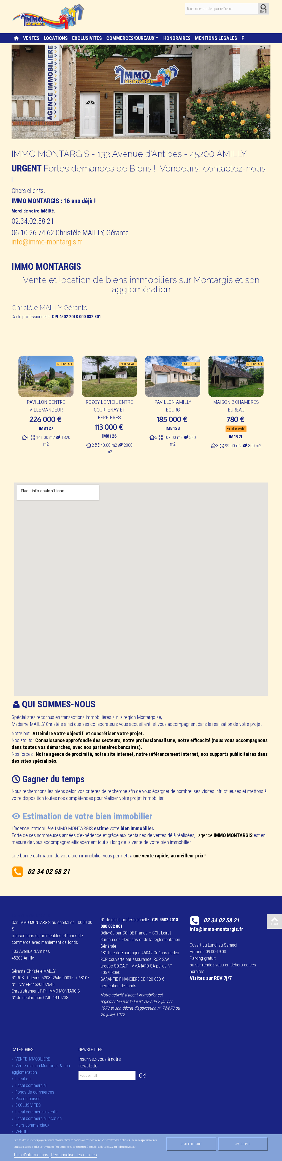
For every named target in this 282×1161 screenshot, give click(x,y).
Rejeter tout (191, 1144)
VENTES (31, 38)
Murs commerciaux (30, 1125)
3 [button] (144, 473)
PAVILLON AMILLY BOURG (46, 406)
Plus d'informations (31, 1154)
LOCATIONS (56, 38)
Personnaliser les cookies (74, 1154)
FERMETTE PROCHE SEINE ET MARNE (236, 406)
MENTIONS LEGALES (216, 38)
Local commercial (29, 1085)
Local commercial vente (35, 1111)
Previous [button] (22, 406)
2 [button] (138, 473)
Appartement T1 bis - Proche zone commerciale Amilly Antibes (173, 410)
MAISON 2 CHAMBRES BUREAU (109, 406)
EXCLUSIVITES (87, 38)
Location (21, 1078)
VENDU (20, 1131)
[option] (46, 402)
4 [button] (149, 473)
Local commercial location (37, 1118)
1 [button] (132, 473)
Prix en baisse (26, 1098)
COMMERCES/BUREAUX (130, 38)
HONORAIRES (177, 38)
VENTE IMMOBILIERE (31, 1059)
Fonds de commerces (33, 1092)
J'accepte (242, 1144)
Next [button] (259, 406)
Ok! (142, 1075)
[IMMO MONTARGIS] (49, 16)
